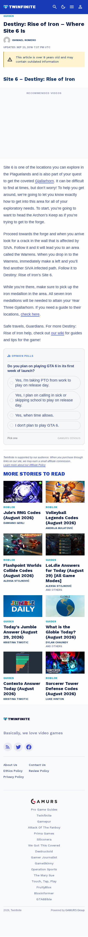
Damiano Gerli (13, 522)
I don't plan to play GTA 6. (37, 425)
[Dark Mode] (63, 7)
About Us (10, 765)
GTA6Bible (44, 899)
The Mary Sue (44, 875)
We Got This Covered (44, 845)
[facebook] (28, 747)
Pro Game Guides (44, 809)
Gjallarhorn (44, 181)
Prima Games (44, 833)
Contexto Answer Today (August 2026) (21, 688)
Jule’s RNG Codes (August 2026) (22, 515)
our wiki (57, 333)
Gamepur (44, 821)
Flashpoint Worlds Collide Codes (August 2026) (22, 570)
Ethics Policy (12, 771)
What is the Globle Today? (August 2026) (61, 632)
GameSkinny (44, 863)
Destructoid (44, 851)
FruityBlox (44, 887)
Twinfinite (44, 815)
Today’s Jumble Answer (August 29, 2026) (20, 632)
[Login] (80, 7)
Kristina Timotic (15, 642)
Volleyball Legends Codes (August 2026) (62, 517)
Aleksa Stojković (16, 580)
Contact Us (37, 765)
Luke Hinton (55, 699)
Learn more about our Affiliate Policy (24, 465)
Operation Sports (44, 869)
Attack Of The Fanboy (44, 827)
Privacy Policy (13, 776)
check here (30, 314)
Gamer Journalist (44, 857)
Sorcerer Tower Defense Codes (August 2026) (62, 688)
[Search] (54, 7)
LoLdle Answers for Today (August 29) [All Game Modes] (65, 573)
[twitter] (18, 747)
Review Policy (39, 771)
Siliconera (44, 839)
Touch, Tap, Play (44, 881)
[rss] (7, 747)
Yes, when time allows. (34, 415)
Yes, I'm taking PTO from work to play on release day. (43, 382)
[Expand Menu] (71, 7)
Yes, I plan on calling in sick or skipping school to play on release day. (44, 400)
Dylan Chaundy (57, 642)
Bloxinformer (44, 893)
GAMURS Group (75, 910)
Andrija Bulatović (59, 528)
